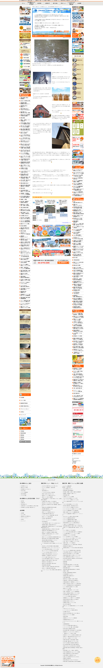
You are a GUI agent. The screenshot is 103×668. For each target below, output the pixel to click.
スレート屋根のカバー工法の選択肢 (78, 227)
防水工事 (79, 78)
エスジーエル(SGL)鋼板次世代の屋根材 (25, 262)
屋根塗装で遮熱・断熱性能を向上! (77, 296)
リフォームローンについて (46, 535)
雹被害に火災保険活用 (67, 658)
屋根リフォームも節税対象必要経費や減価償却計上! (78, 399)
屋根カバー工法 (80, 64)
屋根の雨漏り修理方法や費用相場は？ (25, 277)
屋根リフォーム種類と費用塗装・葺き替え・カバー (78, 224)
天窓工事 (79, 97)
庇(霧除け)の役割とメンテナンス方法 (24, 168)
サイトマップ (23, 414)
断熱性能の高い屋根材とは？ (24, 292)
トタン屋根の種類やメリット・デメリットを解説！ (72, 533)
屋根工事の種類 (77, 56)
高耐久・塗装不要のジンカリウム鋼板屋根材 (25, 268)
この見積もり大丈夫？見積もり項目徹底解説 (77, 325)
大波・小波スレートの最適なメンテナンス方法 (25, 165)
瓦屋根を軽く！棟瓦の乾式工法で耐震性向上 (70, 580)
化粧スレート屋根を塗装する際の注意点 (77, 244)
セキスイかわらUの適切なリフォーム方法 (70, 498)
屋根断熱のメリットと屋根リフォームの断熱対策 (25, 295)
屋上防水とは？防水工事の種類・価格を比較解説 (25, 147)
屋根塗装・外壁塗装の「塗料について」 (70, 493)
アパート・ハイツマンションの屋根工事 (77, 391)
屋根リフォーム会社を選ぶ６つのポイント (78, 263)
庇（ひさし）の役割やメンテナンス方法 (25, 283)
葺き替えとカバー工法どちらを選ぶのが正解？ (78, 219)
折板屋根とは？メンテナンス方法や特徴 (78, 238)
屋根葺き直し (79, 83)
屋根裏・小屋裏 (24, 199)
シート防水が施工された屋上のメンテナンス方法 (25, 138)
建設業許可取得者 (24, 403)
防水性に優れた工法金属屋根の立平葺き (24, 175)
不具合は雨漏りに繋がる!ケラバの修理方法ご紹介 (25, 123)
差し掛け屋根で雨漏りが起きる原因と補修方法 (71, 644)
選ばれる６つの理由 (24, 487)
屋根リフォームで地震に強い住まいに (48, 512)
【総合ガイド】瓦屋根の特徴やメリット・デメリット (72, 524)
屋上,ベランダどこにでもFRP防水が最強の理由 (25, 144)
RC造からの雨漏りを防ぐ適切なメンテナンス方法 (26, 280)
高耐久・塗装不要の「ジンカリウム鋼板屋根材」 (71, 591)
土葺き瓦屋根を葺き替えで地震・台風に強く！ (25, 159)
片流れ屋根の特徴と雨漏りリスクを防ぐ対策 (25, 191)
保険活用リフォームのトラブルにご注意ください (78, 350)
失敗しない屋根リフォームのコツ (77, 205)
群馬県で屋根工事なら (25, 406)
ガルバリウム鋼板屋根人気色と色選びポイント (78, 184)
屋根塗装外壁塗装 (79, 93)
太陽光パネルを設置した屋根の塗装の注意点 (78, 241)
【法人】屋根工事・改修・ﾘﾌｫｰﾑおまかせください (78, 396)
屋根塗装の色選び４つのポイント (76, 290)
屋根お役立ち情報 (76, 265)
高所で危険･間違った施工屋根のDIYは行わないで (26, 271)
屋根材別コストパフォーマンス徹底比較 (25, 233)
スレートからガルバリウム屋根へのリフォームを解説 (78, 173)
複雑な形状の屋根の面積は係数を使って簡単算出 (71, 569)
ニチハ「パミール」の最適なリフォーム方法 (70, 499)
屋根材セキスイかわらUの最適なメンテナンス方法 (78, 249)
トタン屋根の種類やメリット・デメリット (77, 235)
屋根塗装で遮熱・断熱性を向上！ (69, 575)
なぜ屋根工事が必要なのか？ (78, 202)
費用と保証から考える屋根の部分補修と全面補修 (50, 538)
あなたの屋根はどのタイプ (67, 488)
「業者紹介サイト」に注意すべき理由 (77, 353)
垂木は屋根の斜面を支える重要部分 (48, 541)
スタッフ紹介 (23, 400)
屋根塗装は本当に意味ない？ (24, 106)
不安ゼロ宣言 (23, 490)
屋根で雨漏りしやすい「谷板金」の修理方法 (25, 213)
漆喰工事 (79, 69)
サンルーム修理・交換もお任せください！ (78, 372)
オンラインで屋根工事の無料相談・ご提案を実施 (78, 314)
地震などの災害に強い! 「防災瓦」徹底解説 (77, 285)
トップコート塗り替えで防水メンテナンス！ (25, 304)
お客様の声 (47, 3)
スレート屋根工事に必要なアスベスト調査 (70, 586)
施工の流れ (55, 3)
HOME (33, 6)
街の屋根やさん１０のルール (26, 489)
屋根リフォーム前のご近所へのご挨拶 (77, 320)
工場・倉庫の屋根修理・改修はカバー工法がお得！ (78, 374)
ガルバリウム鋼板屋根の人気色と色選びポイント (71, 521)
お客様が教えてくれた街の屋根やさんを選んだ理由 (29, 505)
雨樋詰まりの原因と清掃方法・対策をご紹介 (49, 560)
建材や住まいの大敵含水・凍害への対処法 (25, 205)
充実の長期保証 (23, 493)
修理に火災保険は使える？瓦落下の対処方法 (78, 274)
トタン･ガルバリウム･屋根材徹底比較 (25, 256)
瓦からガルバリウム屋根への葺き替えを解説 (78, 176)
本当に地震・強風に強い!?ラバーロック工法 (70, 641)
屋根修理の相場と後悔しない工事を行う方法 (77, 208)
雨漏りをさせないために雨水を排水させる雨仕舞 (25, 210)
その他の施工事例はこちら (66, 222)
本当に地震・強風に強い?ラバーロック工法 (26, 181)
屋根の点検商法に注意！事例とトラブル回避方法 (78, 339)
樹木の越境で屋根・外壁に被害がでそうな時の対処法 (78, 347)
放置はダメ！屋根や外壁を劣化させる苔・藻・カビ (72, 636)
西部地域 (22, 435)
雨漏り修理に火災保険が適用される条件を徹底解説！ (72, 661)
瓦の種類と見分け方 (24, 215)
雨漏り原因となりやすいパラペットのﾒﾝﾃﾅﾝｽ (25, 141)
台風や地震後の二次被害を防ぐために (78, 276)
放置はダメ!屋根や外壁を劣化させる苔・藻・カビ (25, 242)
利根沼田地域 (23, 433)
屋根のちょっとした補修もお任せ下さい (49, 495)
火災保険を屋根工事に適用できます (48, 513)
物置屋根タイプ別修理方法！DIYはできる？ (77, 369)
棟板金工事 (79, 88)
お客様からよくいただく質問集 (68, 496)
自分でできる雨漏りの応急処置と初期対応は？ (78, 299)
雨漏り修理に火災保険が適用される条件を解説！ (78, 302)
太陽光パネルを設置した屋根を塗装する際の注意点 (50, 566)
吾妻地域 (22, 439)
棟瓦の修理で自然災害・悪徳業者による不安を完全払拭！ (73, 558)
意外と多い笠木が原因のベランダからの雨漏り (25, 126)
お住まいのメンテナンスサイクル (69, 608)
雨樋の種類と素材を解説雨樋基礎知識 (25, 298)
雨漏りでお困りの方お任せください (48, 493)
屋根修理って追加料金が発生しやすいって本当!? (78, 344)
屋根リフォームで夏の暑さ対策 (47, 516)
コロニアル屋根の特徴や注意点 (76, 233)
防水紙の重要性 (24, 225)
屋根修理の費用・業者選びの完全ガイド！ (25, 103)
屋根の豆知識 (23, 230)
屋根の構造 (23, 117)
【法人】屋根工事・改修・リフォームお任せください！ (51, 523)
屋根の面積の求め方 (24, 183)
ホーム (23, 3)
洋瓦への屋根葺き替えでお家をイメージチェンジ (25, 248)
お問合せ (22, 411)
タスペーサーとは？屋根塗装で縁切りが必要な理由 (72, 550)
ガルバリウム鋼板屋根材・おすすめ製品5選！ (71, 510)
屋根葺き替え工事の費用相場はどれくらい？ (78, 210)
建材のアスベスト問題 (25, 223)
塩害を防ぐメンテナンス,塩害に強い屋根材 (25, 239)
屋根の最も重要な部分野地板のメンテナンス (25, 228)
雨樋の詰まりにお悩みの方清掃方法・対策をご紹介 (78, 380)
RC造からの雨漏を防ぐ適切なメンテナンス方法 (71, 593)
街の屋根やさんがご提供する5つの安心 (31, 3)
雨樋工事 (79, 74)
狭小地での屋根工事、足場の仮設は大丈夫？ (70, 505)
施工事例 (39, 3)
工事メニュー (63, 3)
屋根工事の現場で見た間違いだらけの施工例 (77, 288)
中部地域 (22, 431)
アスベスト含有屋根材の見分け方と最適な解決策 (25, 221)
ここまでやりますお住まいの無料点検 (71, 3)
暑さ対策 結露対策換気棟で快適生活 (24, 202)
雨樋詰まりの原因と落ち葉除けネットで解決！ (78, 383)
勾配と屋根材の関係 (24, 207)
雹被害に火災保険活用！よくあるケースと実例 (78, 304)
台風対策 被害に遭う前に (46, 510)
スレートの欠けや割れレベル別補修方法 (77, 230)
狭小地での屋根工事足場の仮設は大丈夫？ (77, 255)
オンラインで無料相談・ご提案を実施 (48, 487)
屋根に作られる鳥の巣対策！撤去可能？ (78, 386)
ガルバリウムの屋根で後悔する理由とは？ (25, 259)
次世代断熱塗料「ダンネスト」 (76, 293)
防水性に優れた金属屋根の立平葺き (69, 628)
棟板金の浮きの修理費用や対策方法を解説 (25, 115)
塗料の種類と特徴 (78, 410)
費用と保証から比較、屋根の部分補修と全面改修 (78, 213)
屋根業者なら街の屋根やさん (26, 516)
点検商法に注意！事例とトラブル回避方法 (49, 501)
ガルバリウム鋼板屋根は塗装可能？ (78, 178)
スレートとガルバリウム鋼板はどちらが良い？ (78, 170)
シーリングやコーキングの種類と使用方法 (25, 172)
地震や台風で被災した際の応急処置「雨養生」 (25, 178)
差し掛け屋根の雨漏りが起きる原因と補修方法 (25, 197)
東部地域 (22, 437)
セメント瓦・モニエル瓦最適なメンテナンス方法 (25, 156)
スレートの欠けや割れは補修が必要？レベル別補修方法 (72, 531)
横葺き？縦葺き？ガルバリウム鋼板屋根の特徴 (78, 190)
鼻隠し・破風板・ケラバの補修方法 (25, 120)
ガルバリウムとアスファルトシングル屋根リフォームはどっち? (26, 252)
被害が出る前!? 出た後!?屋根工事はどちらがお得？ (78, 328)
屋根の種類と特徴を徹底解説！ (24, 98)
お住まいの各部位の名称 (25, 100)
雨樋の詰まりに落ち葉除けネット (47, 561)
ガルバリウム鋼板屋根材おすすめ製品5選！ (78, 187)
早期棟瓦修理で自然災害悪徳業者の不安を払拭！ (25, 162)
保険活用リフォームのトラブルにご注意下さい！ (71, 631)
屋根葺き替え (79, 60)
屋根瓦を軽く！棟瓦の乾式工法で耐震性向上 (77, 279)
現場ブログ (37, 6)
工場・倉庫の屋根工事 (77, 388)
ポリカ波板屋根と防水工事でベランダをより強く (78, 377)
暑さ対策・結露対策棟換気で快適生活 (69, 572)
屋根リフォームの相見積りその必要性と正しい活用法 (78, 317)
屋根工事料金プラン (45, 490)
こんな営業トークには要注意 (77, 333)
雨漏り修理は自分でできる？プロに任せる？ (25, 109)
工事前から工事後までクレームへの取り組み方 (78, 322)
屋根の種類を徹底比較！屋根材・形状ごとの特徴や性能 (72, 525)
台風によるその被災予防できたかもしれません (78, 268)
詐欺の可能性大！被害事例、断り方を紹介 (78, 331)
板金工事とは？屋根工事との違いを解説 (25, 112)
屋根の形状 (23, 188)
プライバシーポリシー (24, 517)
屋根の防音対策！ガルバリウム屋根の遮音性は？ (78, 195)
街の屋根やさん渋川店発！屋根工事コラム (28, 507)
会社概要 (79, 3)
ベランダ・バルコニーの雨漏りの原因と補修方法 (25, 150)
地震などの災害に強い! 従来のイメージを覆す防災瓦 (72, 583)
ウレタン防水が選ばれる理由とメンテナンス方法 (25, 135)
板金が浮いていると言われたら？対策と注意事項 (78, 342)
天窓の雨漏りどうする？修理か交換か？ (25, 289)
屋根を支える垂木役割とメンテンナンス (25, 274)
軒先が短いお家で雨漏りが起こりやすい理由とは (25, 218)
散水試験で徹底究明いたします (47, 508)
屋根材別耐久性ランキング (24, 236)
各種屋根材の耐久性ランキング (68, 619)
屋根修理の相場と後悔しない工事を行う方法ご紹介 (50, 529)
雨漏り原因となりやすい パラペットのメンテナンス (51, 547)
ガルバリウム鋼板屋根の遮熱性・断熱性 (78, 181)
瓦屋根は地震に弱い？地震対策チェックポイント (78, 282)
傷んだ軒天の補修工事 (67, 604)
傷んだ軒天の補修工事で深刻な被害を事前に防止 (25, 129)
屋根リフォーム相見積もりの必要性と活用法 (49, 532)
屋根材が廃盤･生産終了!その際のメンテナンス (25, 245)
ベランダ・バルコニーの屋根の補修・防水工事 (50, 515)
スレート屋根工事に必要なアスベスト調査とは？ (25, 301)
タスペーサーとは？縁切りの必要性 (24, 132)
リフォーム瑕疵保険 (24, 492)
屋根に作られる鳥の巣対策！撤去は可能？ (49, 563)
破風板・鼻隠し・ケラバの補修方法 (69, 542)
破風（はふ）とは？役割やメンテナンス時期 (25, 307)
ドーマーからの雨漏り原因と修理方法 (25, 286)
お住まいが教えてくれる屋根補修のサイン (78, 216)
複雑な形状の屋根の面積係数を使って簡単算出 (25, 186)
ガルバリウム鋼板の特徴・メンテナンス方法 (70, 589)
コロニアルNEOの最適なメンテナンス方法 (78, 252)
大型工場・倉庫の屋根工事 (46, 518)
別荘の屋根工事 (76, 393)
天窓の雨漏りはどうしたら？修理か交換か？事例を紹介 (72, 544)
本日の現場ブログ (24, 504)
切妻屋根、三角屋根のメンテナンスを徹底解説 (25, 194)
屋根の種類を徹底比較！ (76, 221)
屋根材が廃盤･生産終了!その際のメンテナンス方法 (71, 555)
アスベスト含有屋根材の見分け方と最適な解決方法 (72, 585)
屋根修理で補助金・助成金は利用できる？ (77, 307)
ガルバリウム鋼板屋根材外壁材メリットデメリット (78, 192)
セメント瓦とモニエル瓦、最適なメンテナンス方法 (72, 538)
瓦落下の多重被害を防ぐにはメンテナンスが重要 (78, 271)
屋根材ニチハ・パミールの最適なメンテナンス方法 (78, 247)
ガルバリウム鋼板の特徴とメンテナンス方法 (25, 265)
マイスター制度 (23, 495)
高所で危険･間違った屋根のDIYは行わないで (70, 594)
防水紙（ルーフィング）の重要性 (69, 614)
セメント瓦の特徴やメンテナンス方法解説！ (25, 153)
